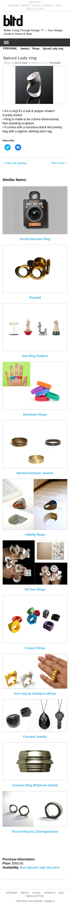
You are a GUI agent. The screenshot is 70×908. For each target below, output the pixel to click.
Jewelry (24, 48)
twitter (21, 901)
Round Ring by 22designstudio (35, 831)
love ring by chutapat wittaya (35, 693)
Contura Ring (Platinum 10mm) (35, 785)
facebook (35, 901)
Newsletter (35, 8)
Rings (35, 48)
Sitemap (13, 5)
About (25, 5)
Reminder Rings (35, 414)
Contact (48, 5)
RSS (58, 5)
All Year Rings (35, 589)
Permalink (55, 62)
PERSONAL (10, 48)
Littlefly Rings (35, 534)
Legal (36, 5)
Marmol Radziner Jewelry (35, 473)
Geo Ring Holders (35, 356)
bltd (13, 20)
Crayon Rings (35, 648)
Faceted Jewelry (35, 736)
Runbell (35, 297)
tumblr (49, 901)
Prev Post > (59, 163)
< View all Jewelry (15, 163)
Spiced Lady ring (53, 48)
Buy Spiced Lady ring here (40, 867)
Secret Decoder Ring (35, 239)
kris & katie (21, 62)
